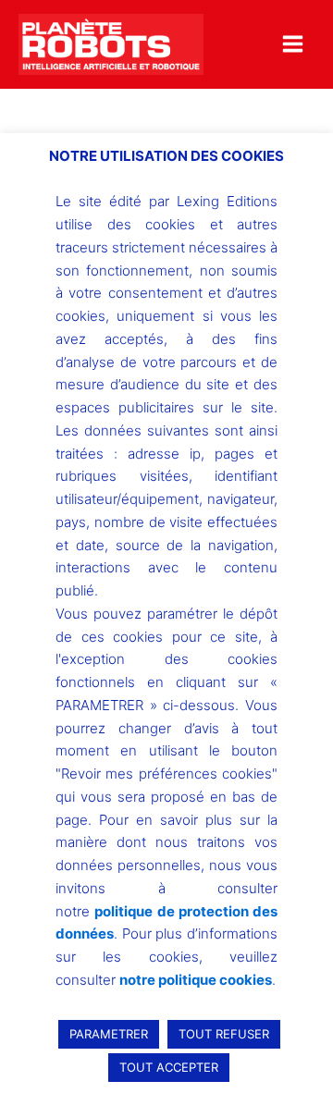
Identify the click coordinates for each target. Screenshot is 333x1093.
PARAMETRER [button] (108, 1033)
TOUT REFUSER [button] (224, 1033)
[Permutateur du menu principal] (292, 44)
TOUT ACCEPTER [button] (168, 1067)
